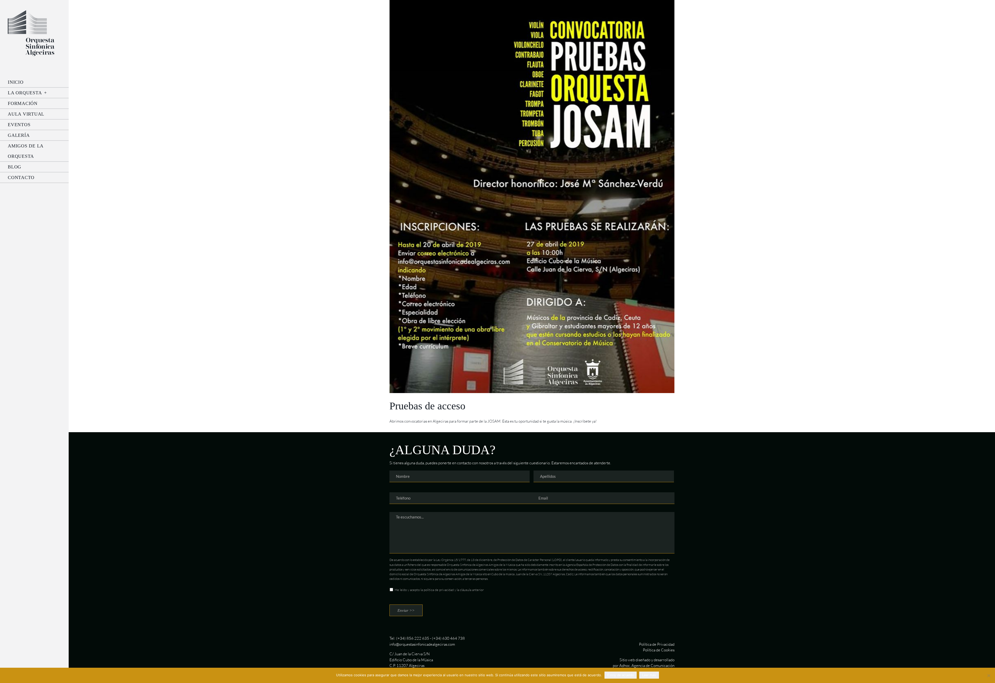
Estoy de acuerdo (620, 675)
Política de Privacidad (656, 644)
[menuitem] (34, 82)
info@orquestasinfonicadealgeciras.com (422, 644)
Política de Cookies (658, 650)
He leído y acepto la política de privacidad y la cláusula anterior (439, 590)
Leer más (649, 675)
